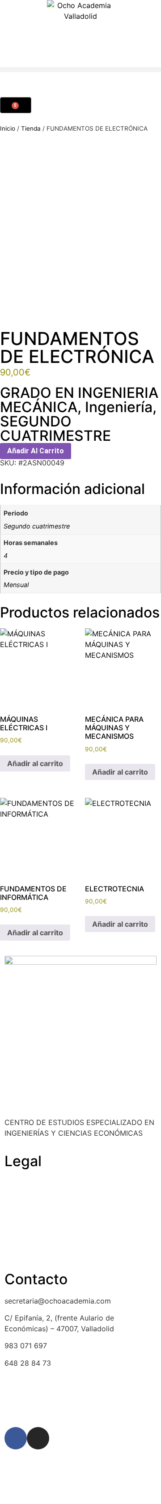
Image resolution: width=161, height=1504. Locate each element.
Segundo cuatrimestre (37, 526)
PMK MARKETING (89, 1406)
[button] (80, 69)
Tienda (31, 128)
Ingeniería (119, 407)
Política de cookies (36, 1182)
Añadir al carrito (35, 451)
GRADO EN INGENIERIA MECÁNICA (79, 400)
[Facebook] (15, 1438)
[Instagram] (38, 1438)
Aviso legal (22, 1251)
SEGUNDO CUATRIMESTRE (55, 428)
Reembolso (23, 1216)
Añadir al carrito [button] (35, 763)
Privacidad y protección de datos (61, 1234)
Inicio (7, 128)
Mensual (16, 584)
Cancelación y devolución (48, 1199)
